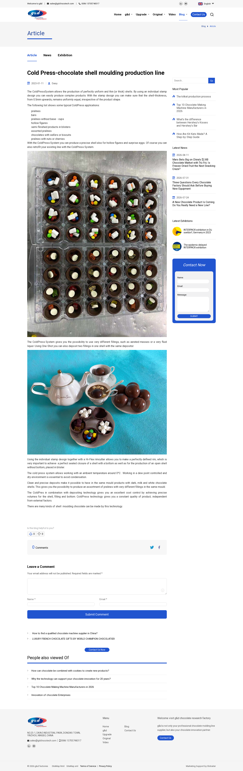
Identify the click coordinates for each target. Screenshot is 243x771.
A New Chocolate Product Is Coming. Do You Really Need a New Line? (193, 204)
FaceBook (159, 547)
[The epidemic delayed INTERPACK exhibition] (177, 246)
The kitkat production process (194, 96)
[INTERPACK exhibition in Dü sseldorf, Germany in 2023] (177, 231)
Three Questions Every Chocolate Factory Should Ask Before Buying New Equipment (192, 185)
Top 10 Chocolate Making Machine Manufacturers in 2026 (62, 686)
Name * (32, 599)
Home (106, 726)
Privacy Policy (105, 766)
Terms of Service (88, 766)
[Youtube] (185, 3)
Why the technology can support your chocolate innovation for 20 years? (71, 678)
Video (106, 742)
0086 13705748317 (90, 3)
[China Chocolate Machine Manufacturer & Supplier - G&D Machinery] (37, 14)
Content (30, 574)
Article (32, 55)
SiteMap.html (58, 766)
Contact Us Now (97, 649)
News (47, 55)
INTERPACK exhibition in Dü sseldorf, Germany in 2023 (198, 231)
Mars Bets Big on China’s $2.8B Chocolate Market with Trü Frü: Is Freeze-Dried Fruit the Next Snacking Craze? (193, 164)
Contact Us (198, 14)
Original (107, 738)
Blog (126, 726)
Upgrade (107, 734)
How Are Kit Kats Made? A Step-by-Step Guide (192, 135)
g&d (105, 730)
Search (210, 75)
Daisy (55, 83)
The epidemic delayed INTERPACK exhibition (195, 246)
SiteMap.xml (72, 766)
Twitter (151, 547)
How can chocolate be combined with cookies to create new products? (70, 670)
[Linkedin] (180, 3)
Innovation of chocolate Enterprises (50, 695)
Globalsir (211, 766)
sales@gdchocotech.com (62, 3)
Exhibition (65, 55)
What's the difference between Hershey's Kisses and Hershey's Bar (192, 122)
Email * (105, 599)
